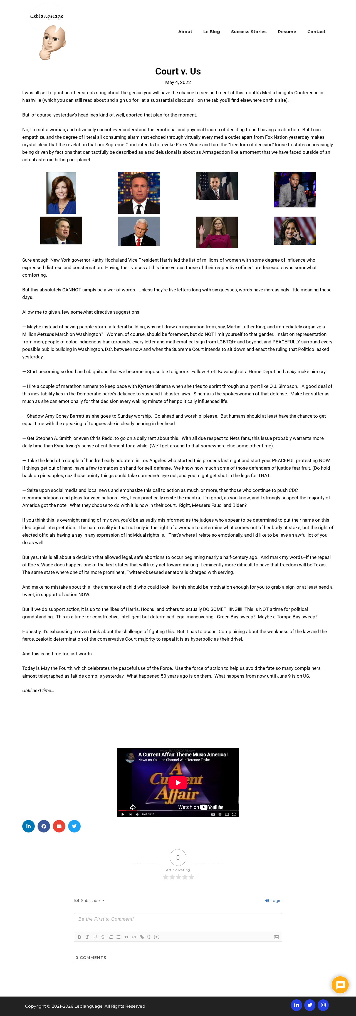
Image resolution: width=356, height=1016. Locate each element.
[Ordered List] (111, 937)
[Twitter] (309, 1005)
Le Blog (211, 31)
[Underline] (95, 937)
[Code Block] (134, 937)
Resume (287, 31)
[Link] (142, 937)
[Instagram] (323, 1005)
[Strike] (103, 937)
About (185, 31)
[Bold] (79, 937)
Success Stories (249, 31)
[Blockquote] (126, 937)
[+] (157, 937)
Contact (316, 31)
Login (275, 900)
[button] (28, 826)
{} (149, 937)
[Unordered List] (118, 937)
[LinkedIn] (296, 1005)
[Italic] (87, 937)
